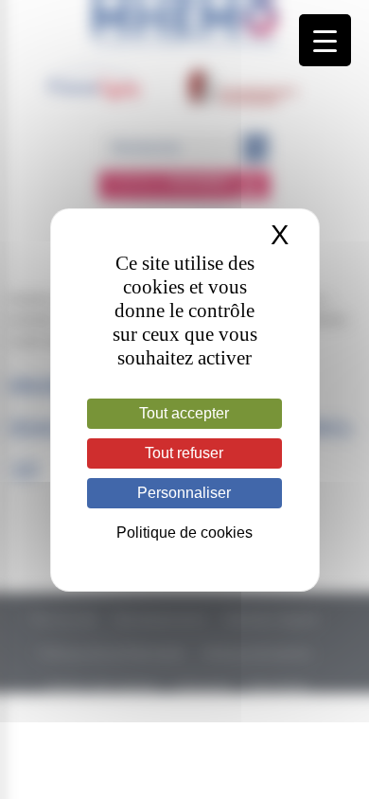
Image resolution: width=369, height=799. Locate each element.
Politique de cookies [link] (184, 532)
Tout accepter (184, 413)
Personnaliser (184, 493)
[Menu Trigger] (325, 40)
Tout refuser (184, 453)
